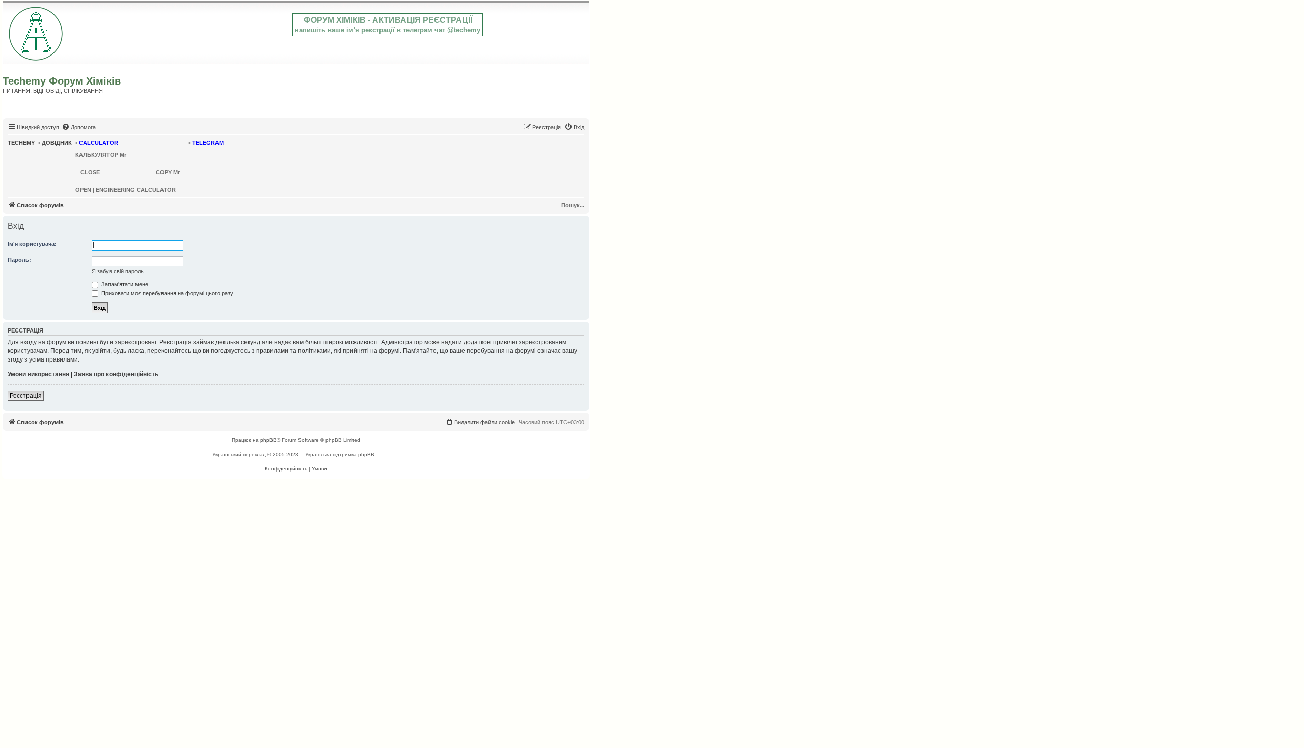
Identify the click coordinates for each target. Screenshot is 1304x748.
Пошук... (572, 205)
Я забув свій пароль (118, 271)
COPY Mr (168, 172)
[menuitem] (79, 127)
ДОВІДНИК (57, 143)
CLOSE (90, 172)
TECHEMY (21, 143)
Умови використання (38, 374)
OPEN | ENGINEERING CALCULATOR (125, 190)
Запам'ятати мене (124, 284)
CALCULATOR (98, 143)
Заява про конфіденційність (116, 374)
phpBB (268, 440)
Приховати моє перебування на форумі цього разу (166, 293)
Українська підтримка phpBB (339, 454)
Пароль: (19, 260)
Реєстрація (26, 395)
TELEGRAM (208, 143)
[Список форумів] (36, 32)
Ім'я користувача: (32, 244)
